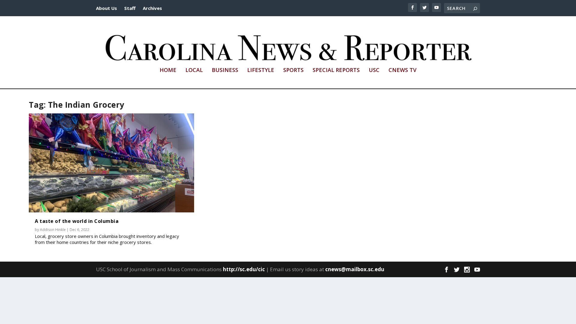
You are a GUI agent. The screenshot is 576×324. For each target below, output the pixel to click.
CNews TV (402, 71)
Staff (130, 8)
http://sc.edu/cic (244, 269)
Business (225, 71)
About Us (106, 8)
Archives (152, 8)
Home (168, 71)
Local (194, 71)
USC (374, 71)
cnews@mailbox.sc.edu (354, 269)
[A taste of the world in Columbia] (111, 163)
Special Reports (336, 71)
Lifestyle (260, 71)
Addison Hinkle (53, 229)
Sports (293, 71)
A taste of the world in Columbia (76, 221)
